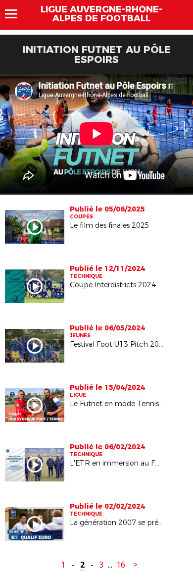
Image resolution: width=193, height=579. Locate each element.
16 (120, 565)
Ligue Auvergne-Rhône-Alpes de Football (101, 14)
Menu (15, 14)
